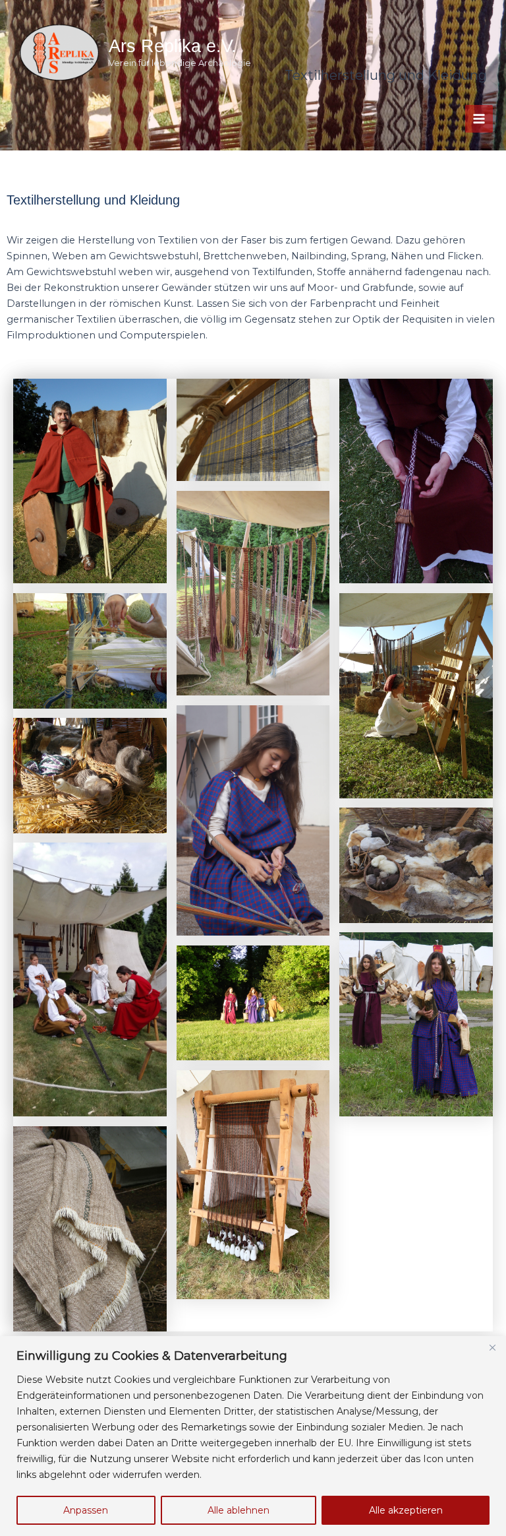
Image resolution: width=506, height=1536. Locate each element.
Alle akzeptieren (406, 1510)
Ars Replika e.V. (173, 46)
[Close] (492, 1347)
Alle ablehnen (238, 1510)
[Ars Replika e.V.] (59, 52)
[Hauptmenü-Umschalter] (479, 119)
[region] (253, 1436)
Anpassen (85, 1510)
